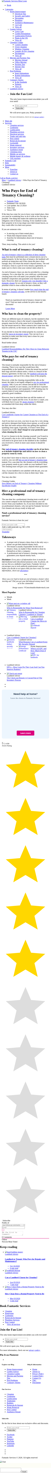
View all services (13, 1324)
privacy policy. (34, 1350)
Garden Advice (16, 29)
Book (9, 5)
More (7, 167)
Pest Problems (15, 71)
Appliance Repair (14, 1412)
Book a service (12, 178)
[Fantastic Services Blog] (14, 1)
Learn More (10, 309)
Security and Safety (22, 16)
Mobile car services (17, 154)
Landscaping (15, 130)
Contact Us (36, 1378)
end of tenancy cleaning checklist (19, 449)
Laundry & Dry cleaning (24, 51)
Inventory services (17, 147)
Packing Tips (20, 64)
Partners (18, 84)
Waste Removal (13, 1407)
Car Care (18, 25)
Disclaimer (36, 1383)
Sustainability (10, 165)
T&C (34, 1380)
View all (18, 27)
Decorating (19, 18)
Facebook (10, 1435)
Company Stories (16, 80)
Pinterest (10, 1439)
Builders (10, 1403)
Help (7, 163)
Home (34, 1369)
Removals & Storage (15, 1405)
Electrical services (17, 134)
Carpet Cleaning (21, 45)
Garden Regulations (22, 34)
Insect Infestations (22, 73)
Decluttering (20, 53)
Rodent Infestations (22, 75)
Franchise (13, 169)
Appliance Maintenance (24, 23)
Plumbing (18, 20)
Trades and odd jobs (18, 136)
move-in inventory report (18, 334)
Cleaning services (17, 125)
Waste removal (15, 145)
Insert (24, 1472)
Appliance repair (16, 150)
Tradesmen (11, 1401)
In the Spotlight (21, 82)
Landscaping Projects (23, 36)
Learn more (25, 733)
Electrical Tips (20, 14)
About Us (36, 1371)
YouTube (10, 1441)
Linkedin (10, 1446)
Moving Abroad (21, 60)
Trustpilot (5, 532)
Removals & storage (18, 141)
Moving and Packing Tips (20, 58)
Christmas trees (16, 152)
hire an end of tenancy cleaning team (33, 460)
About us (13, 172)
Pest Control (11, 1410)
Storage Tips (20, 67)
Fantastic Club (10, 161)
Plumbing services (17, 132)
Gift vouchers (15, 158)
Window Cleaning (22, 49)
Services (8, 123)
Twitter (9, 1437)
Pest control (14, 139)
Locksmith (14, 143)
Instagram (10, 1443)
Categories (9, 9)
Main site (8, 121)
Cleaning (10, 1394)
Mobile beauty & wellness (20, 156)
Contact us (14, 174)
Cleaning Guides (16, 42)
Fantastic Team (13, 201)
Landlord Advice (16, 89)
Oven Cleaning (21, 47)
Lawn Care (19, 31)
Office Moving (20, 62)
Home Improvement (18, 12)
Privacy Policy (38, 1374)
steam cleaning (28, 402)
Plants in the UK (21, 38)
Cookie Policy (37, 1376)
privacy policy (39, 117)
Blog (4, 180)
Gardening (14, 128)
